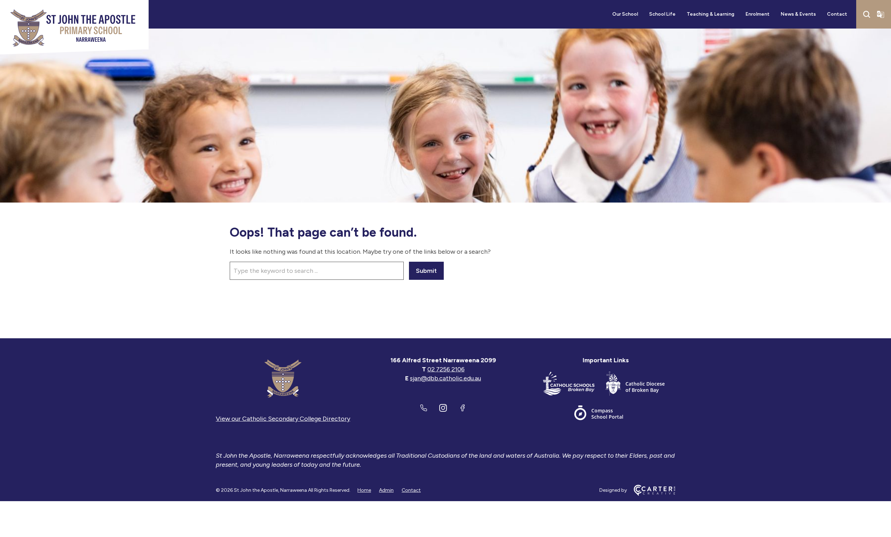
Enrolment (758, 14)
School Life (662, 14)
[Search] (867, 14)
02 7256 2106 (446, 369)
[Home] (283, 378)
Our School (625, 14)
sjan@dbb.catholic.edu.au (445, 378)
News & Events (798, 14)
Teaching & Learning (710, 14)
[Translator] (881, 14)
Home (364, 490)
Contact (837, 14)
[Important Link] (574, 385)
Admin (386, 490)
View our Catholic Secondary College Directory (283, 419)
